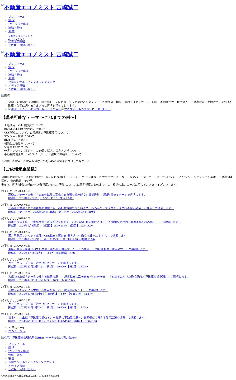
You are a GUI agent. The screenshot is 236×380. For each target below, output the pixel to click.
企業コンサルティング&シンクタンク (31, 362)
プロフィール (16, 16)
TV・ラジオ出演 (18, 23)
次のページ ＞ (17, 331)
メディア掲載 (16, 41)
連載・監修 (15, 27)
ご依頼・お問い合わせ (22, 45)
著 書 (11, 31)
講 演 (11, 20)
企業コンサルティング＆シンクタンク (31, 81)
